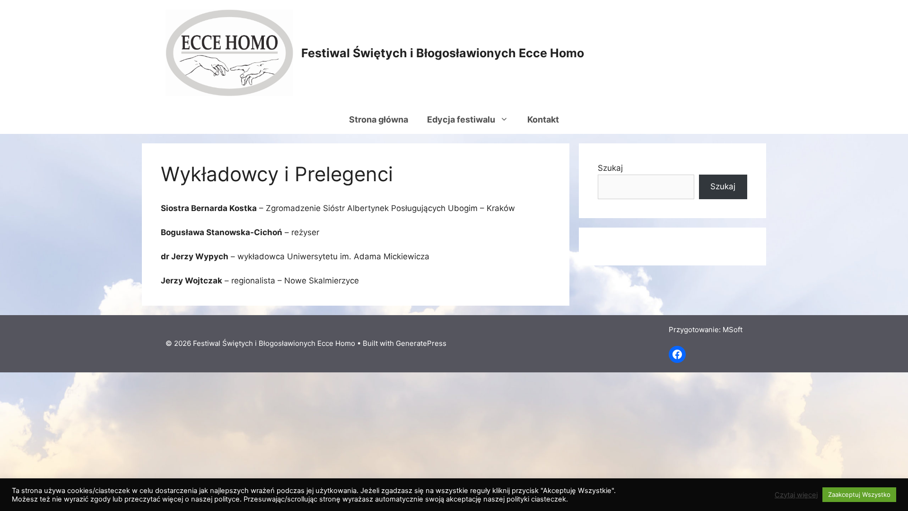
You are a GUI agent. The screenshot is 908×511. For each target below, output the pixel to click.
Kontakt (543, 119)
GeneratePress (421, 343)
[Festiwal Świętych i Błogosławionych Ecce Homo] (229, 52)
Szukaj (610, 168)
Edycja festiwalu (461, 119)
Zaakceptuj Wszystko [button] (859, 494)
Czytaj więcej (796, 495)
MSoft (732, 329)
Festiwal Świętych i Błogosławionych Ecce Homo (442, 53)
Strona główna (378, 119)
